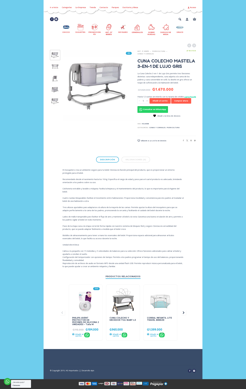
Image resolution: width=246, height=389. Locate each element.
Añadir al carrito (160, 101)
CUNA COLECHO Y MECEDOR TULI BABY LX (123, 319)
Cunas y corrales (145, 54)
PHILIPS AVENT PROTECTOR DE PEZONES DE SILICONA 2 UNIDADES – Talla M (85, 321)
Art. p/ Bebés (143, 51)
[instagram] (56, 19)
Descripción (107, 159)
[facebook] (52, 19)
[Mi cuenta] (187, 19)
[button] (180, 19)
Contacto (104, 7)
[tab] (107, 160)
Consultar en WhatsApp (154, 109)
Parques (115, 7)
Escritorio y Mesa (130, 7)
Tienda (93, 7)
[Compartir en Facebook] (182, 140)
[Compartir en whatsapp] (194, 140)
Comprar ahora (181, 101)
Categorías (67, 7)
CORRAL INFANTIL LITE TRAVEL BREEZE (159, 319)
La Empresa (80, 7)
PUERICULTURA (158, 51)
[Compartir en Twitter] (186, 140)
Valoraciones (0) (135, 159)
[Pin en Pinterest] (190, 140)
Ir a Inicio (54, 7)
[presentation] (67, 85)
